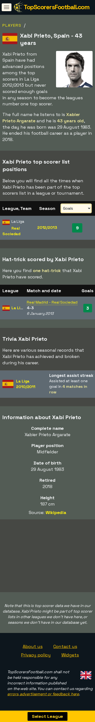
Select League (47, 716)
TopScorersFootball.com (56, 7)
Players (11, 25)
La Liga (18, 307)
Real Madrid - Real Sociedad (52, 302)
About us (32, 646)
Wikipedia (56, 512)
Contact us (65, 646)
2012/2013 (47, 227)
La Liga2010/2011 (25, 384)
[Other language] (85, 674)
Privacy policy (36, 655)
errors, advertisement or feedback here (43, 694)
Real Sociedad (11, 231)
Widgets (70, 655)
